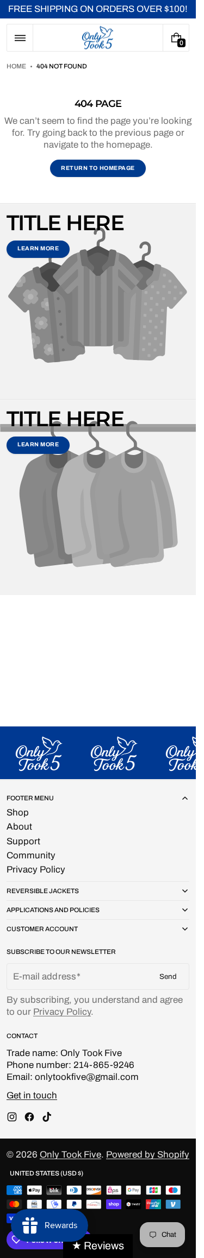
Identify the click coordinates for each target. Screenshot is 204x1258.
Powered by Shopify (147, 1154)
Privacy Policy (62, 1012)
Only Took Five (70, 1154)
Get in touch (32, 1095)
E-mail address (44, 976)
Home (16, 66)
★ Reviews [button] (98, 1245)
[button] (20, 37)
